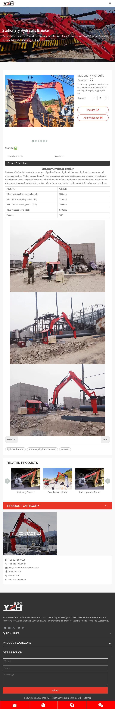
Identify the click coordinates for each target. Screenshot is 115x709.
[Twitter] (14, 628)
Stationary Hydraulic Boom (89, 492)
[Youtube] (19, 628)
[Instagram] (23, 628)
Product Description (17, 163)
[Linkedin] (9, 628)
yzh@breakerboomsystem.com (24, 567)
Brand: (57, 156)
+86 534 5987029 (17, 559)
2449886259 (15, 571)
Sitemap (87, 697)
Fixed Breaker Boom (26, 492)
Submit (55, 690)
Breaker (65, 449)
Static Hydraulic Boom (57, 492)
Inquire (91, 110)
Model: (10, 156)
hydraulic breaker (15, 449)
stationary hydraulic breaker (42, 449)
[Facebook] (5, 628)
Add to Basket (91, 117)
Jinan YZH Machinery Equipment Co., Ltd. (61, 697)
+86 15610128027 (17, 563)
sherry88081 (14, 575)
